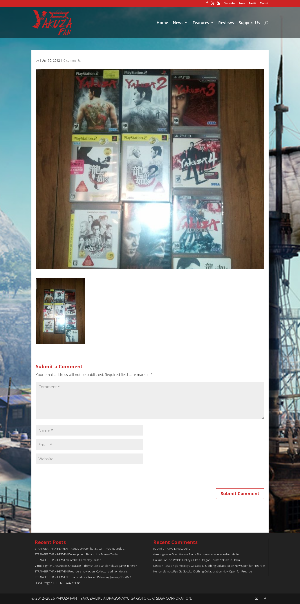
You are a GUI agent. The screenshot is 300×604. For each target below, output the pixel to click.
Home (162, 23)
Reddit (253, 3)
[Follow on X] (256, 598)
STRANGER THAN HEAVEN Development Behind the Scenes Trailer (77, 554)
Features (201, 23)
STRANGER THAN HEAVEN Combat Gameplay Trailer (68, 560)
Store (242, 3)
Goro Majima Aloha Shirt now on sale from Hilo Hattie (205, 554)
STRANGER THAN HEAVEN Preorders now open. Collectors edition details (81, 571)
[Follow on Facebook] (265, 598)
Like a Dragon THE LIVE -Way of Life (57, 583)
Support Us (249, 23)
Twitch (264, 3)
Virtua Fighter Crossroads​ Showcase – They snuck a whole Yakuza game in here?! (86, 566)
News (178, 23)
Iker (155, 571)
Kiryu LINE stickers (178, 549)
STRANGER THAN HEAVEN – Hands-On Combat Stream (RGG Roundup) (80, 549)
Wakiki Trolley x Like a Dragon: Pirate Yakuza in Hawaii (207, 560)
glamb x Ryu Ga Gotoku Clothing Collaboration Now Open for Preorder (220, 566)
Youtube (229, 3)
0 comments (72, 60)
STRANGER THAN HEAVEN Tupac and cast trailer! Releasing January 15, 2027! (83, 577)
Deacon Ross (161, 566)
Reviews (226, 23)
